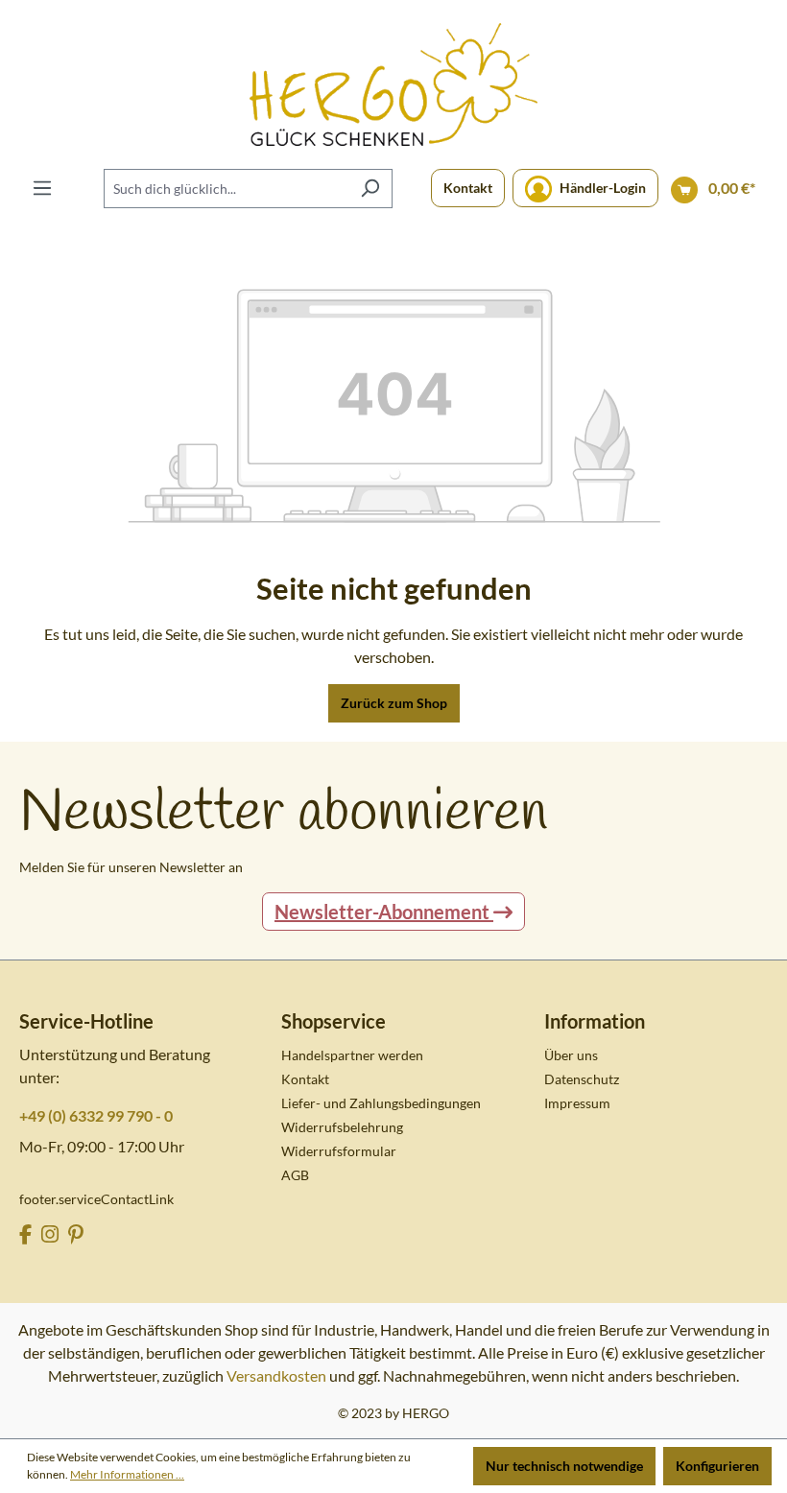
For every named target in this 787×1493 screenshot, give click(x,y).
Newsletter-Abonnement (383, 911)
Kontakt (467, 187)
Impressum (577, 1103)
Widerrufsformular (338, 1151)
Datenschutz (581, 1079)
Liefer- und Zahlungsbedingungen (381, 1103)
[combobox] (226, 188)
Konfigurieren (717, 1465)
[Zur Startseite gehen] (393, 84)
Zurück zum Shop (394, 703)
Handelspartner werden (352, 1055)
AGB (295, 1175)
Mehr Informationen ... (127, 1474)
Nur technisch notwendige (564, 1465)
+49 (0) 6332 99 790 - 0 (96, 1115)
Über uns (571, 1055)
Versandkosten (276, 1375)
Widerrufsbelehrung (342, 1127)
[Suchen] (370, 188)
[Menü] (42, 188)
